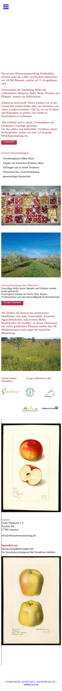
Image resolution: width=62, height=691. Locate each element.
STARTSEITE (13, 681)
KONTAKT (28, 681)
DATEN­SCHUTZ (46, 681)
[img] (31, 32)
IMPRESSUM (31, 684)
